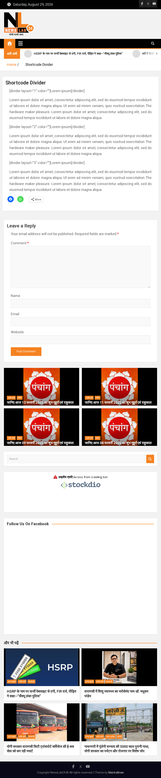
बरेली (119, 736)
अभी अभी (11, 398)
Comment (20, 243)
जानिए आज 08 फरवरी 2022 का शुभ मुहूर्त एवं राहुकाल (118, 443)
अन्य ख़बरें (12, 681)
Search (150, 459)
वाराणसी (31, 681)
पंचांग (20, 398)
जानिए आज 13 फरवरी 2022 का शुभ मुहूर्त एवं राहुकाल (40, 402)
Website (17, 332)
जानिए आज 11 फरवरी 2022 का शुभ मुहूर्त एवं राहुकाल (118, 402)
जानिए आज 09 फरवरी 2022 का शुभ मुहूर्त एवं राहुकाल (40, 443)
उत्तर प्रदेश (110, 736)
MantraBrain (116, 772)
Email (15, 314)
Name (15, 296)
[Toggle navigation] (20, 43)
